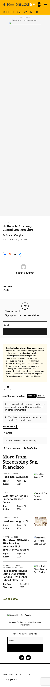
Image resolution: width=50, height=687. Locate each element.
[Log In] (39, 4)
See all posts (10, 598)
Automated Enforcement (13, 567)
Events (5, 222)
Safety (5, 492)
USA (25, 12)
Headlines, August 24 (15, 521)
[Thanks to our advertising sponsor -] (25, 118)
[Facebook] (21, 657)
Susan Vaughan (15, 235)
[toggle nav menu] (45, 4)
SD (37, 12)
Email (6, 325)
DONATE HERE (8, 12)
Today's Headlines (10, 473)
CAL (19, 12)
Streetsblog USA (11, 565)
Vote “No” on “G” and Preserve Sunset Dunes (15, 499)
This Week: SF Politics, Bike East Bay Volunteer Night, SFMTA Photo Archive (16, 545)
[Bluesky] (28, 657)
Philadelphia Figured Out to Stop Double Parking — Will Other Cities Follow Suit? (15, 575)
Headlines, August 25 (15, 476)
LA (31, 12)
